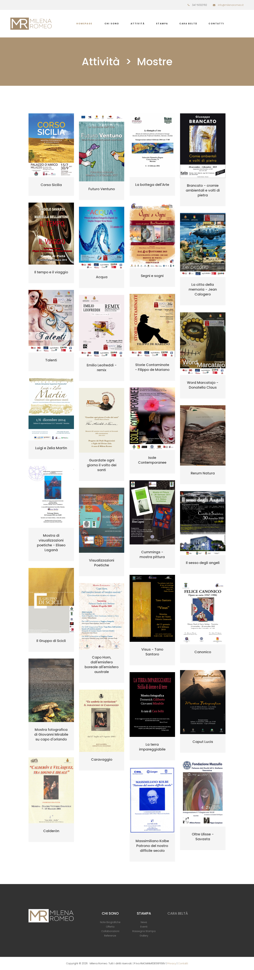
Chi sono (112, 23)
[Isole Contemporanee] (152, 418)
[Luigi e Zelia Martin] (51, 409)
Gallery (144, 935)
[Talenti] (51, 321)
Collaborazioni (110, 931)
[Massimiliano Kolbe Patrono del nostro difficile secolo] (152, 800)
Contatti (216, 23)
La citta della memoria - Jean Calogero (203, 289)
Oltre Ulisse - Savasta (203, 836)
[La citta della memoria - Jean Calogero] (202, 245)
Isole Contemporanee (152, 460)
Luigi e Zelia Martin (51, 448)
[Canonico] (202, 612)
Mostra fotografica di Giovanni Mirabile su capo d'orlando (51, 734)
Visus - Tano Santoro (152, 652)
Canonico (202, 652)
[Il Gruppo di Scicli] (51, 600)
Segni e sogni (152, 275)
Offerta (110, 926)
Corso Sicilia (51, 184)
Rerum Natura (203, 473)
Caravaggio (101, 759)
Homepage (84, 23)
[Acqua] (101, 238)
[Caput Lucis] (202, 702)
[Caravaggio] (101, 721)
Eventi (143, 926)
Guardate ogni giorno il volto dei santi (101, 465)
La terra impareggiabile (152, 747)
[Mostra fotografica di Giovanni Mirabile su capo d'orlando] (51, 690)
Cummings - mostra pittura (152, 554)
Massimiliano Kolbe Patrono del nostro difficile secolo (152, 846)
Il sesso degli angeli (203, 562)
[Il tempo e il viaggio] (51, 233)
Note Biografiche (110, 922)
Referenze (110, 935)
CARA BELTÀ (177, 913)
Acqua (101, 277)
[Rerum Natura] (202, 435)
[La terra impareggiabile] (152, 704)
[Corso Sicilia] (51, 145)
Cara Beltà (188, 23)
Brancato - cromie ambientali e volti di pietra (203, 190)
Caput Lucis (202, 741)
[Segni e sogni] (152, 235)
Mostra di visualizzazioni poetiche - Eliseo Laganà (51, 542)
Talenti (51, 360)
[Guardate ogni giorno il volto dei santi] (101, 420)
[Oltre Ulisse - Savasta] (202, 793)
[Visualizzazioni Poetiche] (101, 520)
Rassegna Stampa (144, 931)
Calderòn (51, 830)
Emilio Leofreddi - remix (102, 367)
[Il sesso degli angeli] (202, 523)
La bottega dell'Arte (152, 184)
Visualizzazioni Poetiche (101, 563)
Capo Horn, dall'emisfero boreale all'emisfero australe (102, 664)
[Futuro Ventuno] (101, 147)
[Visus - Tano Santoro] (152, 608)
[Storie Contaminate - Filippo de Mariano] (152, 325)
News (144, 922)
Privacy (171, 963)
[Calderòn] (51, 790)
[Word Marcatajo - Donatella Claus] (202, 343)
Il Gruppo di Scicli (51, 640)
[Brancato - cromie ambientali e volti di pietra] (202, 145)
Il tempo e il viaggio (51, 272)
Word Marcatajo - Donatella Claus (202, 385)
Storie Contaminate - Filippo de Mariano (152, 367)
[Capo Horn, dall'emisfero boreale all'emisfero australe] (101, 616)
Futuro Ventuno (101, 189)
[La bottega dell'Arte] (152, 145)
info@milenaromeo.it (231, 5)
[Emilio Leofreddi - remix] (101, 326)
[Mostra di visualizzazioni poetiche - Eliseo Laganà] (51, 497)
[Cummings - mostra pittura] (152, 512)
